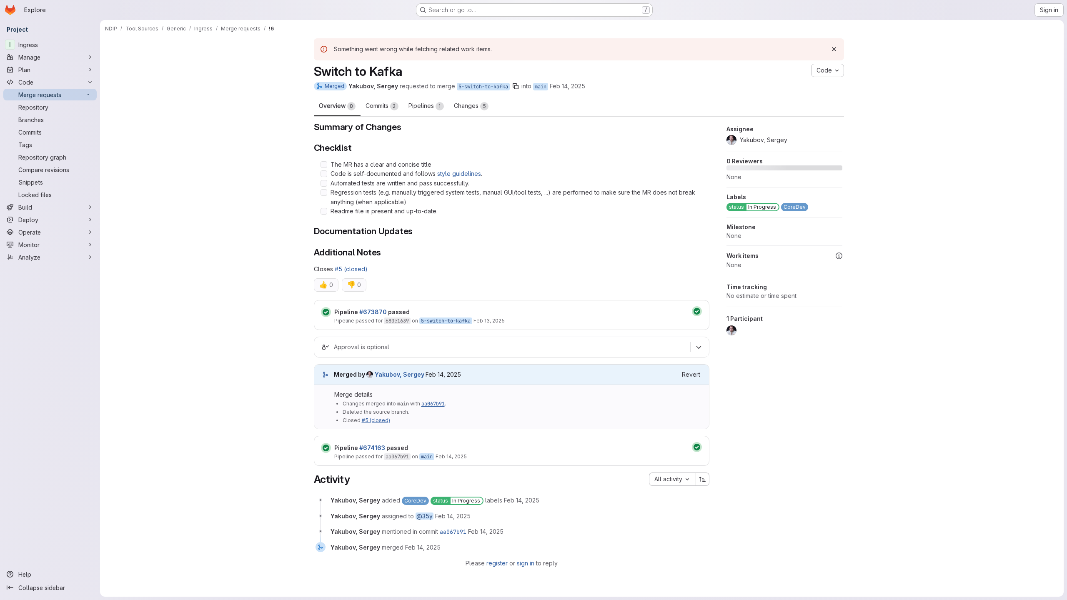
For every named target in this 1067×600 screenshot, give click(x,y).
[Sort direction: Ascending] (702, 479)
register (497, 563)
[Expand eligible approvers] (699, 347)
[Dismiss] (834, 49)
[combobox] (672, 479)
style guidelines (459, 173)
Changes (470, 105)
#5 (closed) (351, 268)
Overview (336, 105)
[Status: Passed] (326, 312)
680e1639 (397, 321)
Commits (381, 105)
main (540, 86)
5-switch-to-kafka (483, 86)
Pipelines (424, 105)
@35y (424, 516)
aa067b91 (433, 403)
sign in (525, 563)
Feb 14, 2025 (567, 86)
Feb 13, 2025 (489, 321)
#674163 (372, 447)
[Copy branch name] (516, 86)
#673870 (373, 311)
